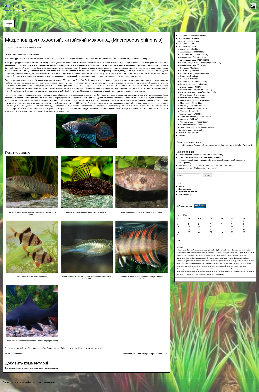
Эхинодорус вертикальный (217, 266)
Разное (181, 135)
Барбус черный (243, 253)
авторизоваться (52, 367)
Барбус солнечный (215, 253)
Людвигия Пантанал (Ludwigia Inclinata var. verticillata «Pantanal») (223, 145)
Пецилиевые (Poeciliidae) (191, 103)
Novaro (38, 47)
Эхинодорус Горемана (199, 266)
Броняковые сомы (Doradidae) (193, 65)
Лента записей (184, 189)
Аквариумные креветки (188, 41)
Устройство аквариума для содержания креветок (200, 157)
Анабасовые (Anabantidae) (192, 51)
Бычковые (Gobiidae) (189, 68)
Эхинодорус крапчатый (185, 269)
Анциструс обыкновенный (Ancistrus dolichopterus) (200, 154)
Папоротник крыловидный (192, 261)
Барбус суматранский (230, 253)
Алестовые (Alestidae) (190, 49)
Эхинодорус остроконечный (214, 271)
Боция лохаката (199, 255)
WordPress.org (184, 194)
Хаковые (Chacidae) (189, 111)
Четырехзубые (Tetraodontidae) (194, 121)
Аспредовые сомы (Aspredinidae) (195, 59)
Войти (181, 186)
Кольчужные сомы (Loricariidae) (194, 84)
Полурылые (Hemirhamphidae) (193, 108)
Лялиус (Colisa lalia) (13, 353)
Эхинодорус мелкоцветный (240, 269)
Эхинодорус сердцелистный (195, 274)
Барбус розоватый (202, 253)
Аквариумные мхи (186, 43)
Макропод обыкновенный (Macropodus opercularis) (145, 353)
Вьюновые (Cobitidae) (190, 70)
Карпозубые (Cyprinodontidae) (193, 81)
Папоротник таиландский (224, 261)
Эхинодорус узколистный (215, 274)
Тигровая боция (245, 263)
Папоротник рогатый (208, 261)
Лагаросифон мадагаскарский (196, 258)
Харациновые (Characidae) (192, 113)
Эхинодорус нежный (184, 271)
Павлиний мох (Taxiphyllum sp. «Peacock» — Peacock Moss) (205, 165)
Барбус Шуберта (216, 250)
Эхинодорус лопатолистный (220, 269)
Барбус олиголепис (238, 250)
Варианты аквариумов (188, 132)
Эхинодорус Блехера (184, 266)
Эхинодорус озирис (198, 271)
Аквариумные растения (188, 38)
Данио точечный (232, 255)
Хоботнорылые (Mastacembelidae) (195, 116)
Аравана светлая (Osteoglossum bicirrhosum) (198, 168)
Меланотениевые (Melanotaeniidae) (196, 89)
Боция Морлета (188, 255)
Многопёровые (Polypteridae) (193, 94)
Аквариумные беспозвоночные (192, 35)
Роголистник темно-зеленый (229, 263)
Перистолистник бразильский (243, 261)
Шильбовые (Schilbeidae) (191, 124)
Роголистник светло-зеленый (209, 263)
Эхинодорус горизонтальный (236, 266)
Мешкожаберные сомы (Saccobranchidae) (198, 92)
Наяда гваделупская (226, 258)
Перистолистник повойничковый (188, 263)
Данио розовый (221, 255)
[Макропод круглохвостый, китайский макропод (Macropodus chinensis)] (86, 130)
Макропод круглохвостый (89, 348)
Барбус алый (226, 250)
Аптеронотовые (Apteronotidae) (194, 54)
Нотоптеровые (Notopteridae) (193, 97)
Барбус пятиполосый (188, 253)
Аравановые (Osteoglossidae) (193, 57)
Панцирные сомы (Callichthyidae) (195, 100)
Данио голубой (210, 255)
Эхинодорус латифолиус (201, 269)
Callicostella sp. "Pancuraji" (185, 250)
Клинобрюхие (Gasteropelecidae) (194, 73)
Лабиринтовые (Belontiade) (59, 348)
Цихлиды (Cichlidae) (189, 119)
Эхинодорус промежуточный (235, 271)
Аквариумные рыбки (37, 348)
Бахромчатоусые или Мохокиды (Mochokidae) (200, 62)
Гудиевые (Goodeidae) (190, 76)
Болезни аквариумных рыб (190, 130)
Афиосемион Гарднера (202, 250)
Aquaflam (13, 5)
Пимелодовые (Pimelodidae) (192, 105)
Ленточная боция (213, 258)
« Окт (179, 240)
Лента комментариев (187, 191)
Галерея (8, 23)
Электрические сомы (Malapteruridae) (197, 127)
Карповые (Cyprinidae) (190, 78)
